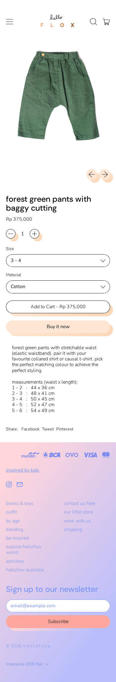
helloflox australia (25, 570)
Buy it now (58, 326)
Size (10, 248)
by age (13, 521)
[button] (93, 21)
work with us (77, 521)
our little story (78, 512)
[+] (34, 234)
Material (13, 274)
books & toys (19, 503)
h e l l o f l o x (36, 646)
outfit (11, 512)
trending (14, 529)
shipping (73, 529)
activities (15, 561)
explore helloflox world (23, 549)
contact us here (79, 503)
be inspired (17, 538)
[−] (10, 234)
